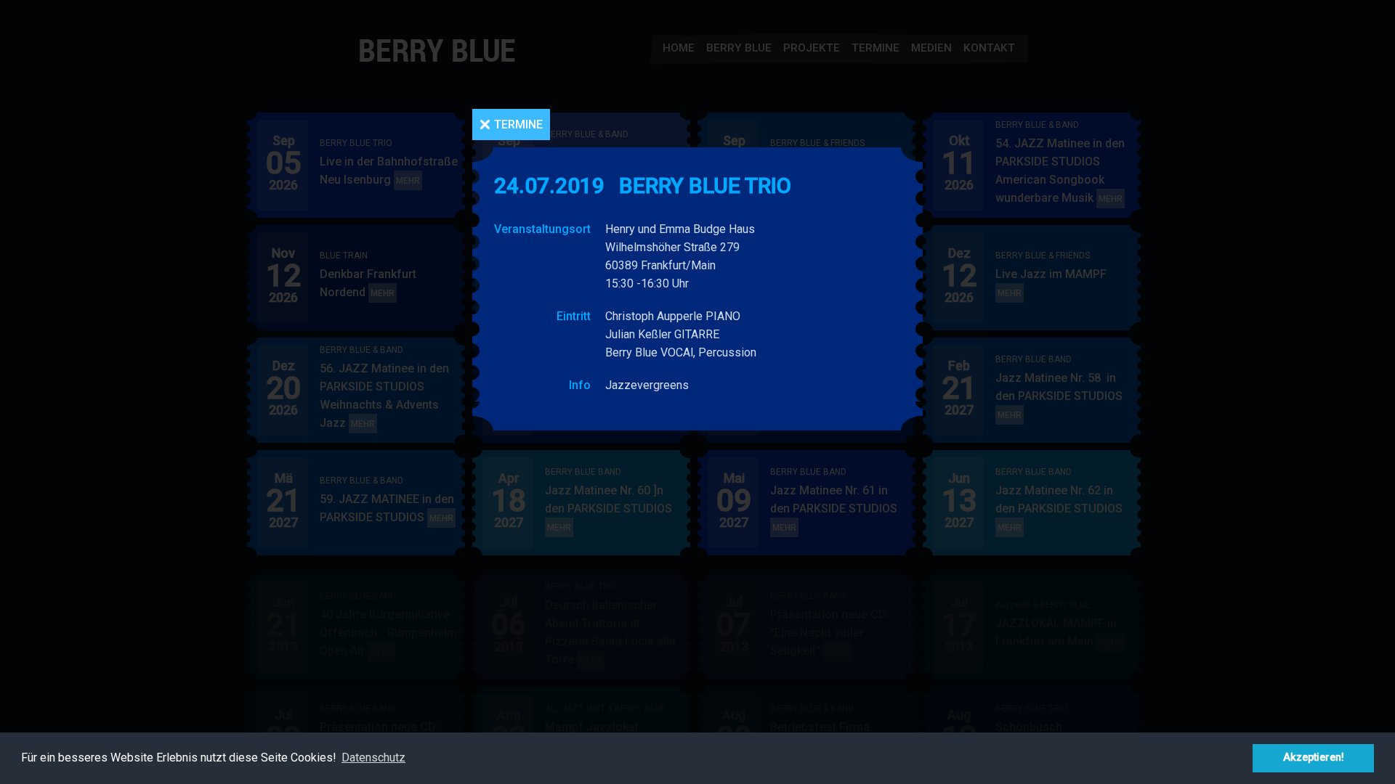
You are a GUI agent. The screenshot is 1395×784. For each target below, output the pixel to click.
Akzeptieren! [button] (1313, 757)
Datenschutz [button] (373, 757)
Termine (518, 124)
